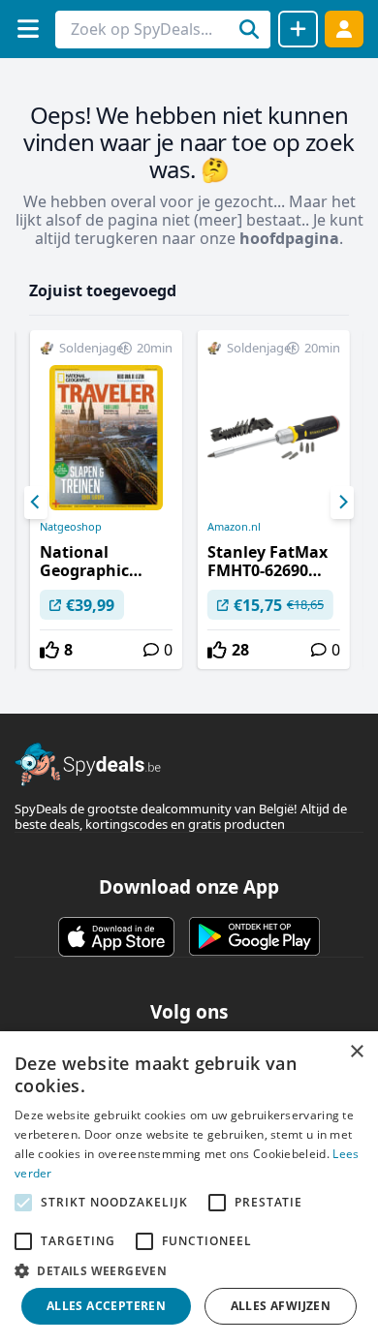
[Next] (342, 502)
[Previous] (35, 502)
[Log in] (344, 28)
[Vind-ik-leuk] (49, 649)
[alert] (189, 1187)
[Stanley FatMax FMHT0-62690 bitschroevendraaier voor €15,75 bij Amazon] (274, 499)
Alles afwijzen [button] (281, 1306)
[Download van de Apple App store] (116, 936)
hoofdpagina (289, 238)
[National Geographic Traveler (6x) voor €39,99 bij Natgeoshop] (106, 499)
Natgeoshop (71, 527)
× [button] (356, 1052)
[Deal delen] (298, 29)
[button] (189, 1270)
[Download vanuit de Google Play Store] (254, 936)
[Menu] (28, 28)
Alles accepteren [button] (106, 1306)
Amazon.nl (234, 527)
